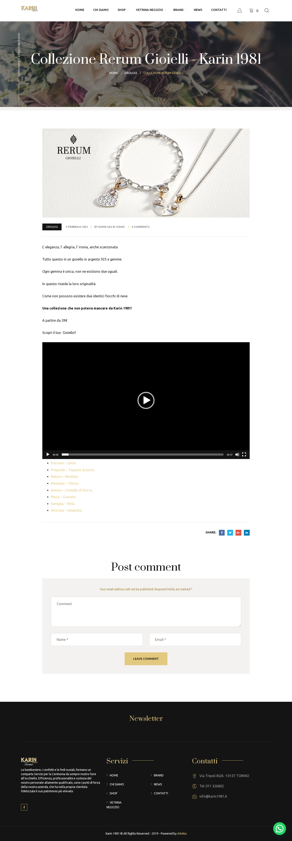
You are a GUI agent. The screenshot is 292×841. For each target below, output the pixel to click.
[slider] (142, 454)
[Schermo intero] (244, 454)
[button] (146, 400)
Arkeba (182, 833)
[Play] (48, 454)
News (158, 784)
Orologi (52, 226)
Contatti (161, 793)
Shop (113, 793)
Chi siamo (117, 784)
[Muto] (237, 454)
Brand (159, 775)
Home (114, 775)
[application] (146, 400)
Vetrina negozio (113, 805)
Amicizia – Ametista (66, 510)
